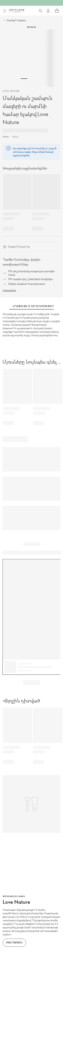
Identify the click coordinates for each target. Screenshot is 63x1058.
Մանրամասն (9, 290)
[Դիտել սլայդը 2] (31, 81)
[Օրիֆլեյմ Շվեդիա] (16, 10)
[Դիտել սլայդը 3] (39, 81)
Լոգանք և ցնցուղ (16, 20)
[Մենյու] (5, 11)
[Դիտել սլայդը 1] (24, 81)
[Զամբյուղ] (56, 10)
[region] (31, 58)
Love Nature (11, 91)
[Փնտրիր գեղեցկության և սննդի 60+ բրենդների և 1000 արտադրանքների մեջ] (40, 10)
